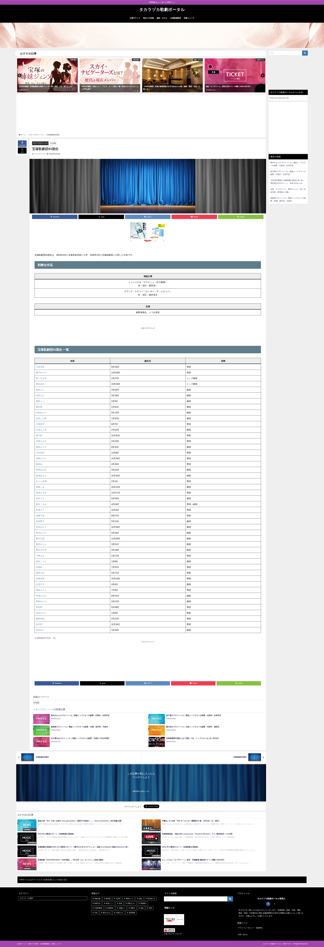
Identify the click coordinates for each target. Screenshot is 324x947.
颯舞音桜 (40, 618)
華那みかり (41, 601)
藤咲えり (40, 390)
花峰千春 (40, 515)
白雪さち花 (41, 430)
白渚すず (40, 584)
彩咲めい (40, 630)
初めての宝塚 (148, 18)
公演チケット (135, 18)
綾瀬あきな (41, 475)
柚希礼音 (97, 903)
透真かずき (41, 493)
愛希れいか (130, 898)
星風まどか (131, 903)
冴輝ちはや (41, 441)
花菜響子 (40, 521)
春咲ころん (41, 561)
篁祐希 (39, 607)
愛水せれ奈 (41, 550)
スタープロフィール (40, 143)
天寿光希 (40, 367)
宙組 (150, 908)
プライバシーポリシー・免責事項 (250, 928)
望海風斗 (143, 903)
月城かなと (120, 912)
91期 (54, 143)
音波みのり (41, 527)
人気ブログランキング (173, 934)
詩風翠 (39, 567)
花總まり (122, 908)
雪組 (140, 898)
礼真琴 (118, 898)
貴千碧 (39, 435)
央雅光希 (40, 578)
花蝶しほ (40, 487)
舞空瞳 (108, 898)
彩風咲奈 (110, 908)
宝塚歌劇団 (98, 908)
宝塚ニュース (189, 18)
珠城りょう (110, 903)
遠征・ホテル (162, 18)
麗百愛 (39, 407)
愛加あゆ (40, 384)
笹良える (40, 498)
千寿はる (40, 556)
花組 (142, 908)
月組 (95, 912)
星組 (120, 903)
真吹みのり (41, 613)
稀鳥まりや (41, 447)
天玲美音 (40, 453)
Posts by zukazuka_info (279, 98)
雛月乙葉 (40, 538)
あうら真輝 (41, 481)
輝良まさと (41, 590)
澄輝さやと (41, 458)
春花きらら (41, 544)
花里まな (40, 395)
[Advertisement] (141, 114)
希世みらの (41, 533)
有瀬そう (40, 510)
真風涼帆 (97, 898)
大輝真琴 (40, 424)
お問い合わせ (243, 934)
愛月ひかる (106, 912)
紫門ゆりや (41, 372)
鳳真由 (39, 464)
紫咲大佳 (40, 573)
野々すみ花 (41, 378)
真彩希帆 (132, 912)
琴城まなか (41, 596)
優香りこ (40, 401)
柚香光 (132, 908)
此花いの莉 (41, 418)
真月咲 (39, 624)
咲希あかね (41, 470)
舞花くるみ (41, 504)
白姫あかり (41, 412)
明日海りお (151, 898)
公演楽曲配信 (175, 18)
